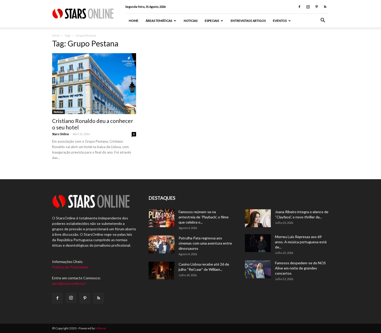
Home (133, 21)
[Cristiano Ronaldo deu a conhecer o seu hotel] (94, 83)
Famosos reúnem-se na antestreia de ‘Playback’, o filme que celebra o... (204, 217)
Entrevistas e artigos (248, 21)
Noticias (190, 21)
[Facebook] (299, 6)
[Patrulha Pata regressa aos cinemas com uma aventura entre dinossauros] (161, 244)
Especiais (212, 21)
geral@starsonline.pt (69, 283)
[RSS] (325, 6)
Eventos (280, 21)
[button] (322, 20)
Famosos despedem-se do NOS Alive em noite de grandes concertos (300, 268)
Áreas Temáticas (159, 21)
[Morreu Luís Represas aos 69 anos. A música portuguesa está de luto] (258, 243)
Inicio (56, 35)
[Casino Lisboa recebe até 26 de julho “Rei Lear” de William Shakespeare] (161, 271)
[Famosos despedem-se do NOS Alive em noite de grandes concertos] (258, 269)
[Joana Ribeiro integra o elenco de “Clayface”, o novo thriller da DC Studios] (258, 218)
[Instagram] (308, 6)
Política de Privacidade (70, 267)
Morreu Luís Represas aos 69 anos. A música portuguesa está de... (301, 241)
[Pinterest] (316, 6)
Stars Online (60, 134)
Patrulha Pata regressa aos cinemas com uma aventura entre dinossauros (205, 243)
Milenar (100, 328)
